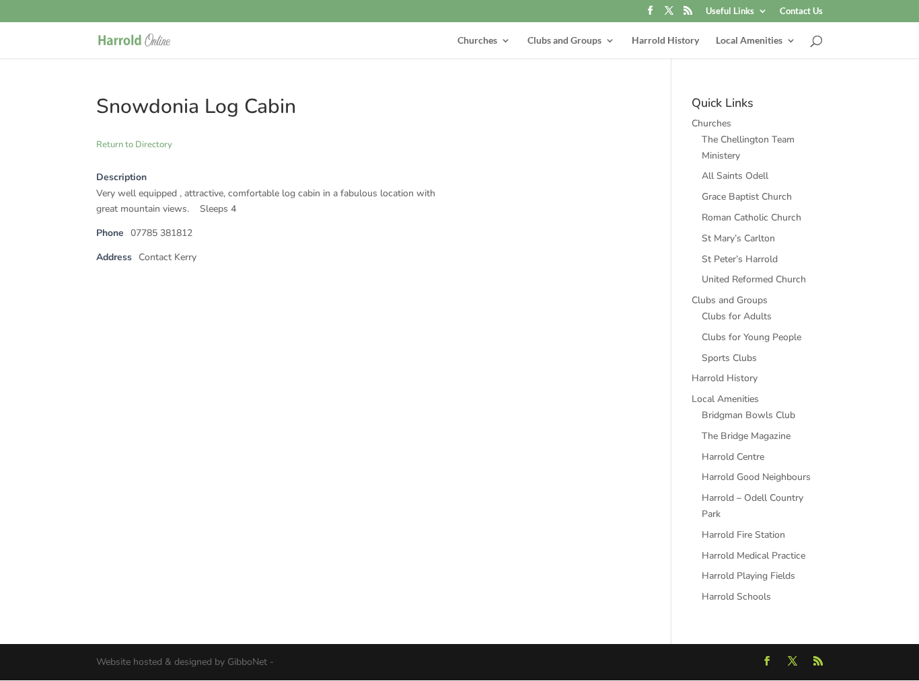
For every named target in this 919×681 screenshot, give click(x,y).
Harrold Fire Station (743, 534)
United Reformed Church (754, 279)
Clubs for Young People (751, 337)
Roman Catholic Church (751, 217)
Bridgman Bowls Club (748, 415)
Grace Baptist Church (747, 196)
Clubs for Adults (737, 316)
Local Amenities (749, 41)
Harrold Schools (736, 596)
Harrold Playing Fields (748, 575)
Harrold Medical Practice (753, 555)
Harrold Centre (733, 456)
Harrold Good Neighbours (756, 477)
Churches (477, 41)
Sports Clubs (729, 358)
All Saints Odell (735, 175)
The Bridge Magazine (746, 436)
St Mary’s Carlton (738, 238)
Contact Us (801, 11)
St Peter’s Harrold (740, 259)
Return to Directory (134, 144)
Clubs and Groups (564, 41)
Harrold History (665, 41)
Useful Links (730, 11)
